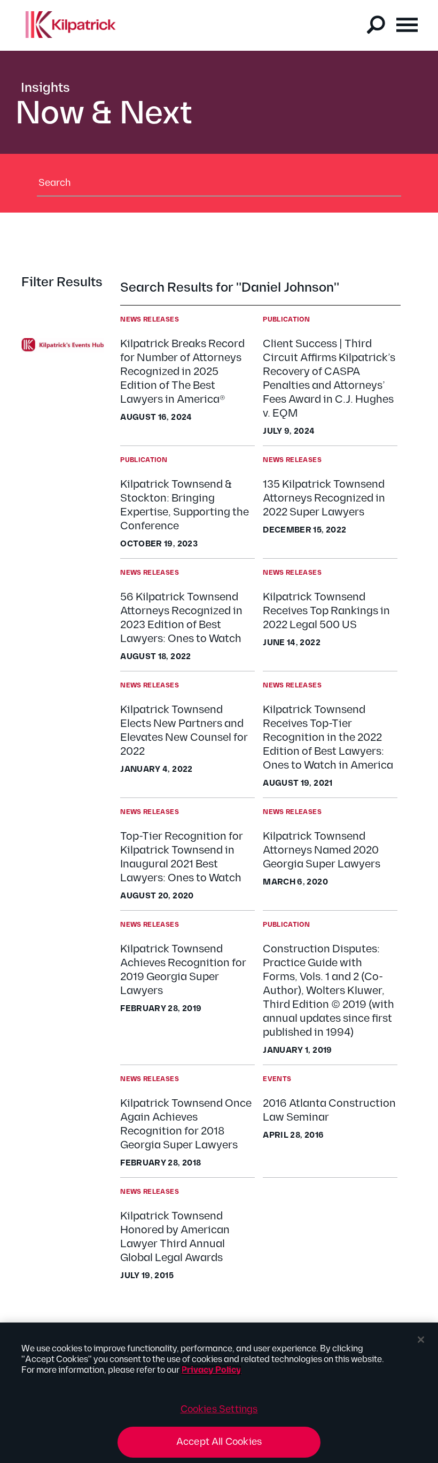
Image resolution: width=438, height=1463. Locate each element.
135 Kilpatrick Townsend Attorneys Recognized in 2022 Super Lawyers (324, 498)
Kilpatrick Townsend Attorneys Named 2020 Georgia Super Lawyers (321, 850)
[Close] (421, 1339)
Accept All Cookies (219, 1442)
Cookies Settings (219, 1409)
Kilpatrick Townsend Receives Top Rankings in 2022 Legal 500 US (326, 611)
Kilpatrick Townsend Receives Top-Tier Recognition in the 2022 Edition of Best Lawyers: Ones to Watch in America (328, 737)
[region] (219, 1393)
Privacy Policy (211, 1370)
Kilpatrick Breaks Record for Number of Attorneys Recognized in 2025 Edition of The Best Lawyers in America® (182, 372)
